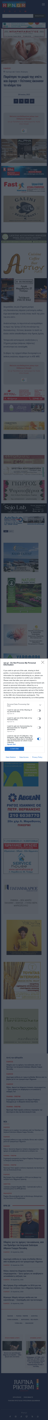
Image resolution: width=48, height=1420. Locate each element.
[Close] (43, 663)
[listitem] (24, 705)
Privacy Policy (37, 757)
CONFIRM (14, 749)
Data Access (24, 757)
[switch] (39, 710)
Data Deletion (11, 757)
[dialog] (24, 710)
